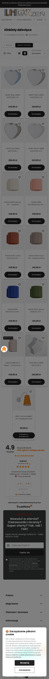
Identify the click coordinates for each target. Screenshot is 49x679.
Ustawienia (24, 670)
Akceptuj (24, 662)
